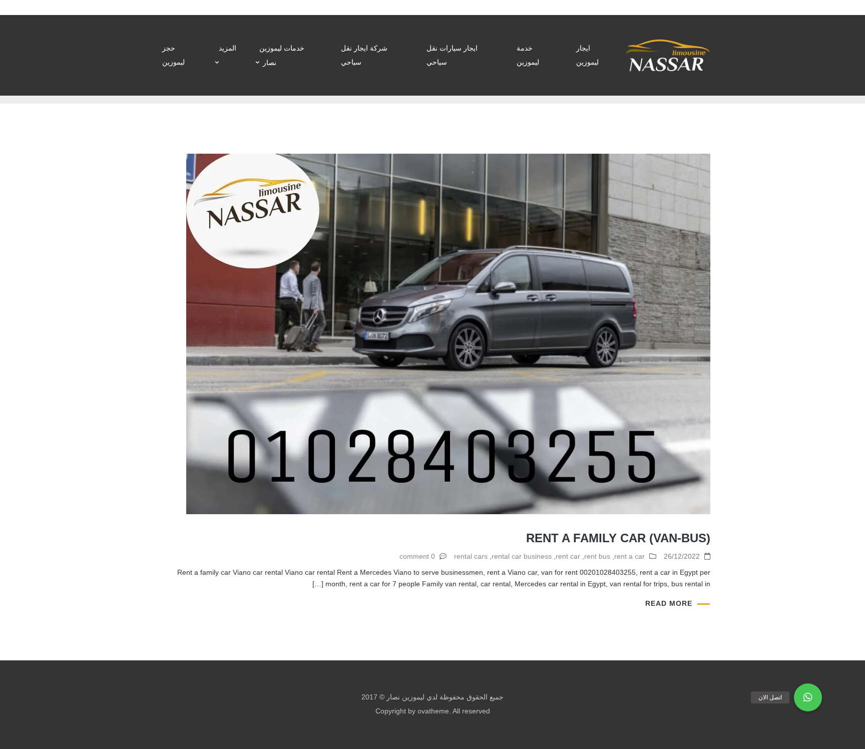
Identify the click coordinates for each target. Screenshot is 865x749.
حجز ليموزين (173, 55)
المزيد (227, 48)
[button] (808, 697)
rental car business (522, 556)
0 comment (417, 556)
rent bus (597, 556)
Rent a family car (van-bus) (618, 538)
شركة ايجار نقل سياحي (364, 55)
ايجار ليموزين (587, 55)
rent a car (629, 556)
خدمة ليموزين (528, 55)
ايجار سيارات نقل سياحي (452, 55)
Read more (668, 603)
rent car (568, 556)
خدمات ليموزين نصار (281, 55)
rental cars (471, 556)
